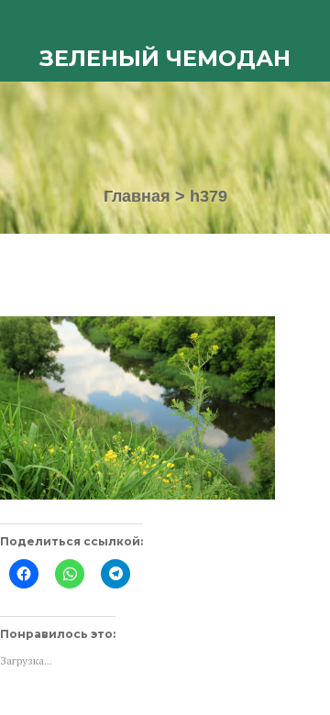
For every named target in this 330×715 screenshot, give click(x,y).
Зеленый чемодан (165, 58)
